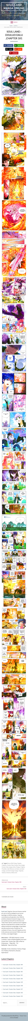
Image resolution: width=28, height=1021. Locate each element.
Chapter (19, 863)
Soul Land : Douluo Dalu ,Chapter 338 (13, 985)
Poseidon (4, 869)
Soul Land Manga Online (14, 6)
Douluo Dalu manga (19, 865)
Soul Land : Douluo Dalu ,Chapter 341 (13, 975)
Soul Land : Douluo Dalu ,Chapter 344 (13, 964)
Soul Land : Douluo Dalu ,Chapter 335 (13, 996)
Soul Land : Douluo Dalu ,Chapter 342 (13, 971)
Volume (4, 872)
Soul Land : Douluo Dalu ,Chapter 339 (13, 982)
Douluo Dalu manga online (9, 867)
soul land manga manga (12, 870)
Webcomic (14, 872)
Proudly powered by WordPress (10, 1015)
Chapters (4, 865)
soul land (16, 869)
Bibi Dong (14, 863)
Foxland (16, 1017)
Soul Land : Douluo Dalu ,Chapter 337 (13, 989)
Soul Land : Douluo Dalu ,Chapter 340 (13, 978)
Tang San (21, 870)
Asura (9, 863)
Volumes (8, 872)
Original (22, 867)
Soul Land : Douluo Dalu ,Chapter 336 (13, 992)
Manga (18, 867)
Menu (15, 22)
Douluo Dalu (10, 865)
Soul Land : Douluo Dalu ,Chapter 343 (13, 968)
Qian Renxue (10, 869)
